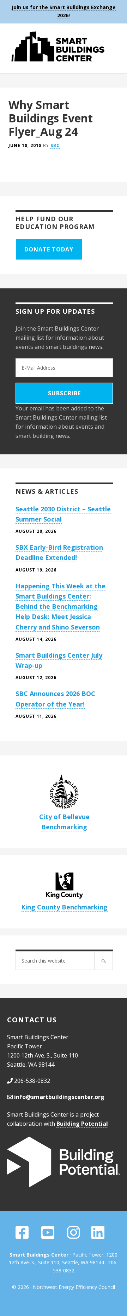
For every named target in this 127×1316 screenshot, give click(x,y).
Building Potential (82, 1123)
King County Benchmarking (64, 907)
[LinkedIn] (97, 1236)
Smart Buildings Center (63, 46)
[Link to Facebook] (22, 1236)
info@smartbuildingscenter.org (59, 1097)
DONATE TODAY (48, 249)
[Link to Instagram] (73, 1236)
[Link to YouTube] (48, 1236)
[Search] (103, 960)
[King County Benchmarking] (64, 887)
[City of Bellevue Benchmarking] (64, 792)
